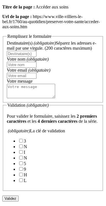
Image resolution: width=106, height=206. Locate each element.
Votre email (28, 70)
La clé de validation (36, 130)
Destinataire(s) (51, 46)
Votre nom (28, 59)
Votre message (20, 81)
